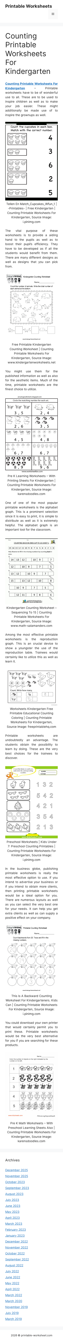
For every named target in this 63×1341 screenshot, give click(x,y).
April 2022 (12, 1289)
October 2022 (15, 1253)
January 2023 (15, 1235)
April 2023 (12, 1218)
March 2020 (13, 1301)
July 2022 (12, 1271)
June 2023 (12, 1206)
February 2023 (15, 1229)
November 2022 (16, 1247)
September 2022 (17, 1259)
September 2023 (17, 1188)
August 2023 (14, 1194)
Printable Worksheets (28, 6)
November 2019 (16, 1307)
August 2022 (14, 1265)
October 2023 (15, 1182)
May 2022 (12, 1283)
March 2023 (13, 1223)
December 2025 (16, 1170)
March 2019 (13, 1319)
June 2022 (12, 1277)
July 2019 (12, 1313)
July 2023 (12, 1200)
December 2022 (16, 1241)
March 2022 (13, 1295)
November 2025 (16, 1176)
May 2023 (12, 1212)
